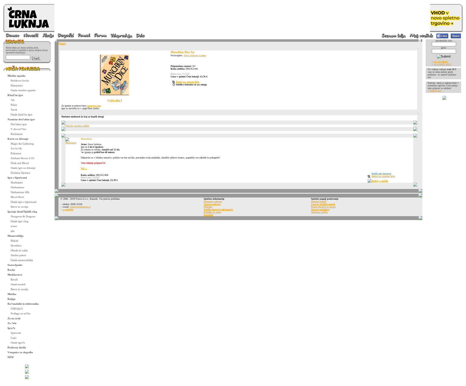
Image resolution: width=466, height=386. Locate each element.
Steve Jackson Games (195, 55)
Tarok (14, 109)
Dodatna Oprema (20, 172)
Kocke (11, 269)
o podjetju (68, 209)
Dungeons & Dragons (23, 216)
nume (14, 226)
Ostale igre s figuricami (24, 201)
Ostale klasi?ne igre (21, 114)
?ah (13, 100)
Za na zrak (14, 318)
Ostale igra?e (18, 342)
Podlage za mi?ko (21, 313)
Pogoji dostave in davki (323, 206)
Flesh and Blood (20, 163)
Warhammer (17, 187)
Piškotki (208, 206)
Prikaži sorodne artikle (77, 125)
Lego (14, 337)
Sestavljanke (15, 264)
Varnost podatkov (320, 209)
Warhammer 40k (20, 192)
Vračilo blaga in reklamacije (218, 209)
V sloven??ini (18, 129)
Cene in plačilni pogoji (323, 204)
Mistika (12, 294)
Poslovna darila (17, 347)
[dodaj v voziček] (370, 182)
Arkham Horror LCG (22, 158)
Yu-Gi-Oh (16, 148)
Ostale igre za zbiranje (23, 167)
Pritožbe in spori (212, 212)
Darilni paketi (18, 255)
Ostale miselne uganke (23, 90)
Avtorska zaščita (319, 212)
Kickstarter (17, 133)
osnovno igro (94, 105)
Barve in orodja (19, 206)
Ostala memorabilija (22, 260)
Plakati (14, 240)
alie (13, 231)
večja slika (114, 100)
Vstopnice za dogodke (20, 352)
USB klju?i (17, 308)
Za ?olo (12, 323)
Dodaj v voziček (380, 181)
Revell (14, 279)
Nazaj (62, 43)
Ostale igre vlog (19, 221)
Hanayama (17, 85)
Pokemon (16, 153)
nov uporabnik (441, 61)
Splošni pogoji (318, 201)
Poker (14, 104)
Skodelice (16, 245)
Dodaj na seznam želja (187, 82)
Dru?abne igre (19, 124)
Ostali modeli (18, 284)
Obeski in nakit (19, 250)
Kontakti (208, 215)
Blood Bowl (17, 197)
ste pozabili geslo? (443, 64)
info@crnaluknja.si (80, 206)
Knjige (12, 298)
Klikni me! (435, 91)
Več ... (84, 168)
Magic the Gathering (22, 143)
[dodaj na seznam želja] (174, 82)
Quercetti (16, 332)
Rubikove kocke (20, 80)
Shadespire (17, 182)
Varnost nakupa (212, 204)
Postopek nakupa (213, 201)
